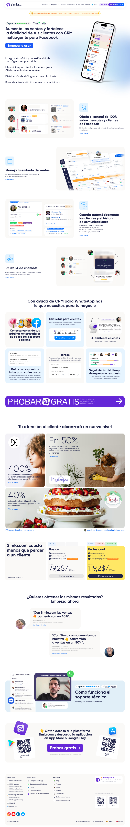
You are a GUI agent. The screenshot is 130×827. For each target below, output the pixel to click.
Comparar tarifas (14, 578)
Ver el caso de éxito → (40, 625)
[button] (46, 4)
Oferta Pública (98, 821)
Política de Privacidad (83, 821)
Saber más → (83, 133)
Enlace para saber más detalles (88, 702)
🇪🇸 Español (109, 821)
